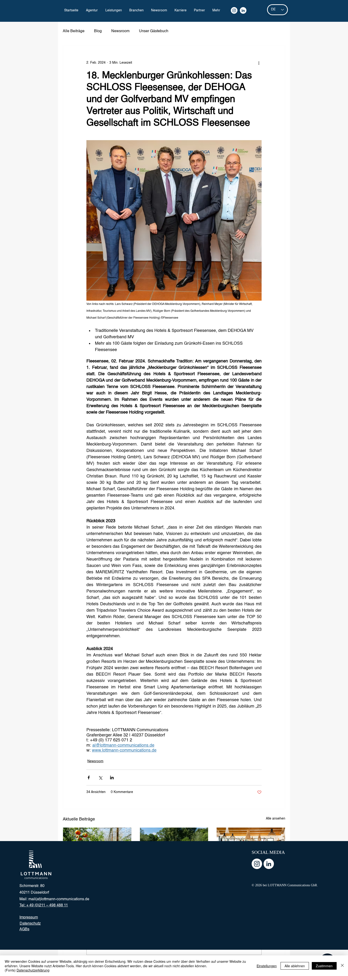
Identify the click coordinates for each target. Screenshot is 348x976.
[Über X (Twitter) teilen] (100, 777)
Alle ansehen (275, 818)
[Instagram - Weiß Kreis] (257, 864)
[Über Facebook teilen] (88, 777)
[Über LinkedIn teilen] (112, 777)
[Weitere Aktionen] (259, 63)
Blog (98, 31)
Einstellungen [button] (267, 965)
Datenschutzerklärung (33, 970)
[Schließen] (342, 965)
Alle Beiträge (74, 31)
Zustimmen (324, 965)
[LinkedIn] (243, 10)
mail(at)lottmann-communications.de (58, 899)
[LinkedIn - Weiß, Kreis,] (268, 864)
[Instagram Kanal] (234, 10)
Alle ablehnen (295, 965)
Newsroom (120, 31)
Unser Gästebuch (153, 31)
